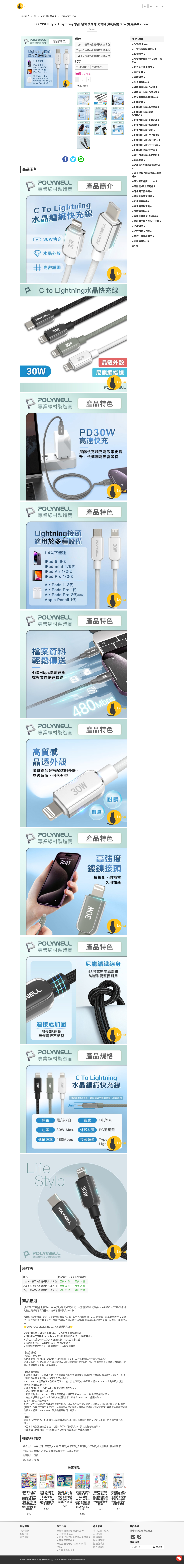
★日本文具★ (138, 102)
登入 (106, 1530)
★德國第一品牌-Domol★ (145, 92)
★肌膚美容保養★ (141, 201)
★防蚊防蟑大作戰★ (142, 231)
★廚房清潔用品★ (141, 82)
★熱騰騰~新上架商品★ (144, 186)
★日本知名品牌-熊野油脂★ (146, 125)
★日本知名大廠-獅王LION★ (146, 140)
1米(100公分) (82, 67)
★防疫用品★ (138, 226)
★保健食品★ (138, 54)
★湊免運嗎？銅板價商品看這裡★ (146, 175)
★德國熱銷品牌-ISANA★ (145, 87)
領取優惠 (158, 1547)
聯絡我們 (24, 1534)
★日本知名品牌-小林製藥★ (146, 107)
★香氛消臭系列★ (141, 241)
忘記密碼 (97, 1534)
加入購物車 (83, 86)
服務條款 (97, 1537)
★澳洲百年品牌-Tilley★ (145, 181)
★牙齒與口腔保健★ (142, 191)
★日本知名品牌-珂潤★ (143, 130)
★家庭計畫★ (138, 72)
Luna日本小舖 (28, 16)
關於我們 (24, 1530)
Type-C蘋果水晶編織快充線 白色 (93, 44)
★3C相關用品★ (48, 16)
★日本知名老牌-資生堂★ (144, 150)
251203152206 (68, 16)
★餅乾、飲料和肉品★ (143, 236)
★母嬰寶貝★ (138, 160)
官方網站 (24, 1537)
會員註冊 (97, 1530)
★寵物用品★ (138, 77)
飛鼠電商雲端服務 (76, 1560)
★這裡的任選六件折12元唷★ (146, 221)
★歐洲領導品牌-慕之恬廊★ (146, 155)
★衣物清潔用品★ (141, 211)
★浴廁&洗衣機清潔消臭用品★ (146, 167)
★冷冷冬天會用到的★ (143, 67)
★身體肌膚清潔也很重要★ (145, 216)
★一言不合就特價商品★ (144, 49)
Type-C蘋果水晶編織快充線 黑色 (93, 50)
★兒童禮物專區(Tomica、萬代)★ (147, 61)
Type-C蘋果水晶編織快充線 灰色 (93, 56)
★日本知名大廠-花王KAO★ (146, 145)
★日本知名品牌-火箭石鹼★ (146, 120)
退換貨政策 (99, 1543)
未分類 (135, 246)
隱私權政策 (99, 1540)
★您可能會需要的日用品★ (145, 97)
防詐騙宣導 (99, 1546)
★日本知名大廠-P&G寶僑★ (146, 135)
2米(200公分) (99, 67)
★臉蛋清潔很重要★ (142, 206)
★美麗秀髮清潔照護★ (143, 196)
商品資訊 (92, 29)
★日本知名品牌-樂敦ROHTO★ (142, 114)
